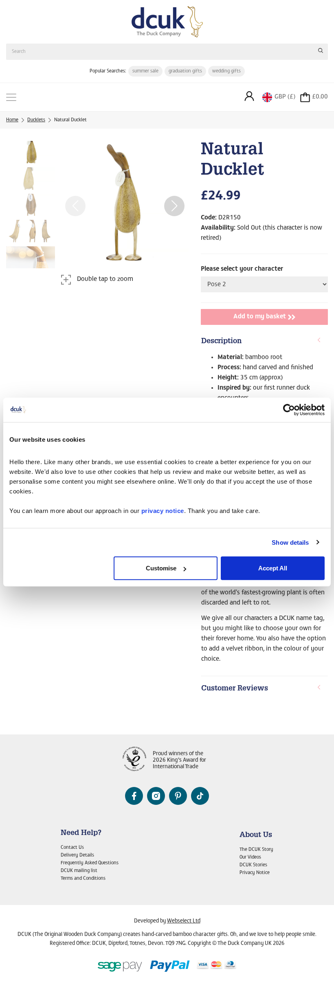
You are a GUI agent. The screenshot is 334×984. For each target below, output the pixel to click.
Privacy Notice (255, 872)
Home (12, 120)
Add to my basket (259, 316)
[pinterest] (178, 796)
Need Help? (81, 833)
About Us (256, 835)
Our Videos (250, 857)
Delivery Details (77, 855)
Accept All (272, 568)
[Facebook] (134, 796)
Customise (161, 568)
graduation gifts (185, 71)
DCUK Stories (253, 865)
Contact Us (72, 847)
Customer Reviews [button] (234, 689)
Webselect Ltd (183, 921)
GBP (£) (285, 97)
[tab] (264, 342)
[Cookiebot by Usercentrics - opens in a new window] (289, 409)
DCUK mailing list (79, 870)
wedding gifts (226, 71)
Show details (290, 542)
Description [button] (221, 341)
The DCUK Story (256, 849)
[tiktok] (200, 796)
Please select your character (242, 269)
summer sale (145, 71)
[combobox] (167, 51)
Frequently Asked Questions (90, 863)
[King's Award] (134, 761)
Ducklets (36, 120)
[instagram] (156, 796)
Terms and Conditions (83, 878)
